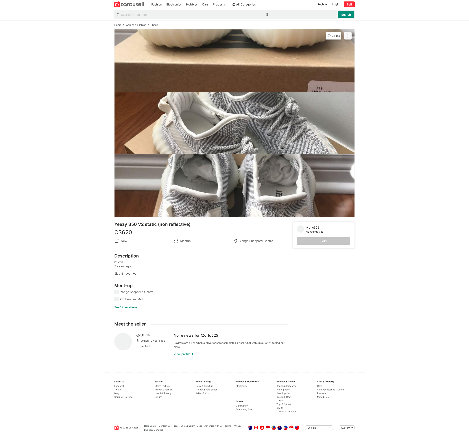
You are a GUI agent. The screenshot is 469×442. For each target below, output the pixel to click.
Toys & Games (283, 404)
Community (242, 405)
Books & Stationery (286, 386)
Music (279, 400)
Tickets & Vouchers (286, 411)
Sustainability (188, 425)
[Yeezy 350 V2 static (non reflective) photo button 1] (234, 60)
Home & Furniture (204, 386)
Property (321, 393)
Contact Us (164, 425)
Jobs (199, 425)
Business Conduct (153, 429)
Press (175, 425)
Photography (283, 389)
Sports (279, 408)
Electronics (241, 386)
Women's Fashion (164, 389)
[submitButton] (346, 14)
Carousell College (123, 397)
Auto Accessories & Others (330, 389)
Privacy (237, 425)
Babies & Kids (202, 393)
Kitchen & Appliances (206, 389)
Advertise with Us (213, 425)
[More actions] (348, 36)
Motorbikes (323, 397)
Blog (116, 393)
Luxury (158, 397)
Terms (228, 425)
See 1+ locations (125, 307)
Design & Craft (283, 397)
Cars (319, 386)
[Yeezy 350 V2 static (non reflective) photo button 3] (234, 185)
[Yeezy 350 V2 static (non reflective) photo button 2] (234, 123)
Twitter (117, 389)
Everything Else (244, 409)
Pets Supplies (283, 393)
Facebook (119, 386)
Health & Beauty (163, 393)
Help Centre (150, 425)
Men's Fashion (162, 386)
